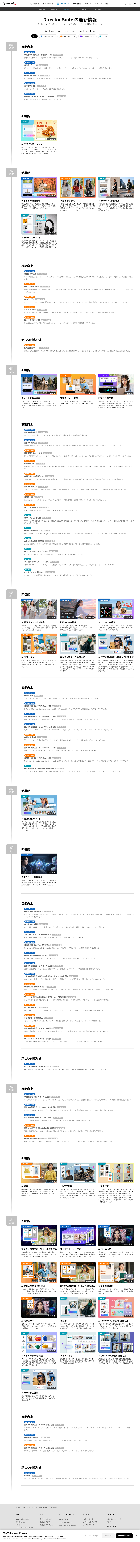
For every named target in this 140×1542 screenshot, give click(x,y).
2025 (52, 31)
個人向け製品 (35, 3)
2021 (80, 31)
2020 (87, 31)
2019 (94, 31)
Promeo (104, 36)
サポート (88, 3)
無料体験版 (77, 3)
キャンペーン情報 (101, 3)
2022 (73, 31)
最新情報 (66, 9)
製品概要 (42, 9)
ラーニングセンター (82, 9)
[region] (70, 1536)
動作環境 (98, 9)
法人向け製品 (48, 3)
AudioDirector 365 (88, 36)
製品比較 (54, 9)
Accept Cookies (124, 1536)
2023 (66, 31)
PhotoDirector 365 (68, 36)
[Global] (135, 3)
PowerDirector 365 (49, 36)
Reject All (108, 1536)
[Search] (124, 3)
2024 (59, 31)
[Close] (136, 1535)
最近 (46, 31)
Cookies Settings (91, 1536)
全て (34, 36)
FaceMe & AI (64, 3)
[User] (129, 3)
